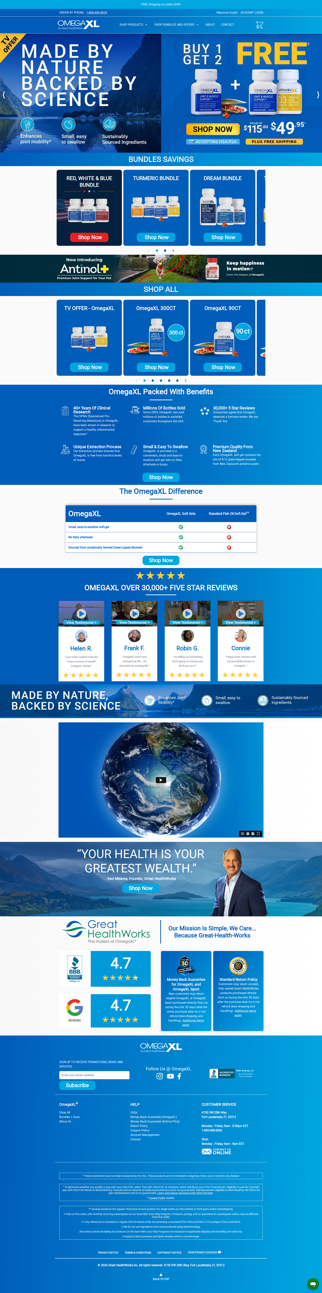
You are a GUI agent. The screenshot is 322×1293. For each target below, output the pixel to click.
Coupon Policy (139, 1130)
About (210, 24)
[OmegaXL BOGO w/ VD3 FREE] (89, 337)
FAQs (133, 1112)
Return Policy (139, 1126)
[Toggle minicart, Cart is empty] (259, 25)
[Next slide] (173, 250)
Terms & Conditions (138, 1252)
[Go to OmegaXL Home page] (78, 25)
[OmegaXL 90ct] (222, 337)
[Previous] (4, 94)
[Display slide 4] (169, 380)
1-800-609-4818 (96, 12)
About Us (65, 1121)
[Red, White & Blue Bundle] (89, 211)
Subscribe (77, 1085)
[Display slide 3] (161, 380)
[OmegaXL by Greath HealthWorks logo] (161, 1047)
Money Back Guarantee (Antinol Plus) (155, 1121)
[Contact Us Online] (232, 1151)
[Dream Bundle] (222, 207)
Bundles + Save (69, 1117)
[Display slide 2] (165, 250)
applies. (162, 1197)
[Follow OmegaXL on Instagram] (159, 1076)
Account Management (145, 1135)
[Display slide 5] (177, 380)
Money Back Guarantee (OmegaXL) (153, 1117)
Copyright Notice (169, 1252)
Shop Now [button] (161, 477)
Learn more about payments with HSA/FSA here (185, 1193)
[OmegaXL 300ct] (156, 337)
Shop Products (131, 24)
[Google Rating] (105, 1011)
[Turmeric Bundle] (156, 207)
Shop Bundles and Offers (174, 24)
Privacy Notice (108, 1252)
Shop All (64, 1112)
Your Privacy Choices (202, 1252)
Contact (227, 24)
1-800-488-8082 (212, 1130)
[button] (81, 614)
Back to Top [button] (161, 1279)
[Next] (318, 94)
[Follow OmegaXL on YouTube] (170, 1076)
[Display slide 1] (157, 250)
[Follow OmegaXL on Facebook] (179, 1076)
